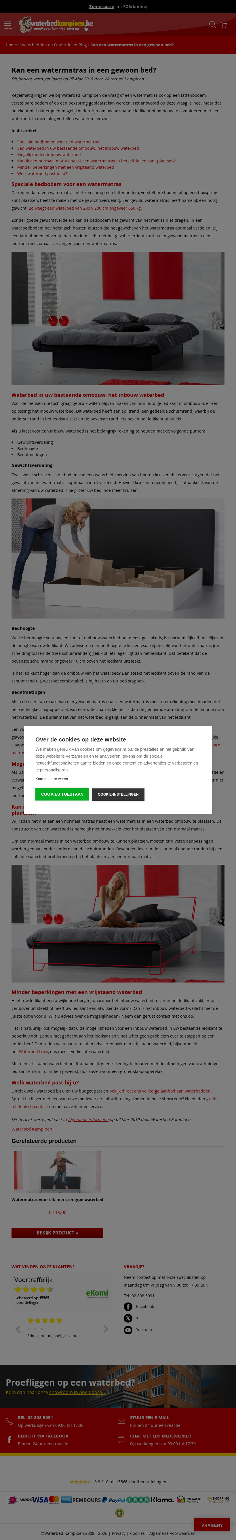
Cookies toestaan (62, 794)
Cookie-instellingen (118, 794)
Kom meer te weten (51, 779)
